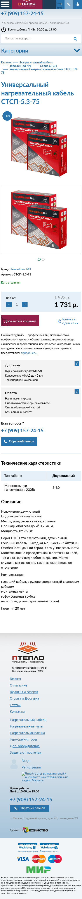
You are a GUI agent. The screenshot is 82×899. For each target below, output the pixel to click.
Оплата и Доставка (24, 698)
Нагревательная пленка (27, 733)
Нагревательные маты (27, 726)
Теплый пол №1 (20, 269)
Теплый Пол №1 (20, 66)
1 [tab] (39, 259)
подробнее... (29, 353)
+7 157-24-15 (31, 799)
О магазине (18, 685)
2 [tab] (43, 259)
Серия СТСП (48, 66)
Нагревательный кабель (36, 62)
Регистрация (31, 767)
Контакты (17, 711)
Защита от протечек (25, 752)
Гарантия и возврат (24, 692)
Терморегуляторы (23, 739)
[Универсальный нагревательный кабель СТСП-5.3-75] (41, 147)
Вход (25, 761)
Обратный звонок (32, 808)
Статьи (15, 705)
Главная (6, 62)
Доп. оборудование (25, 746)
